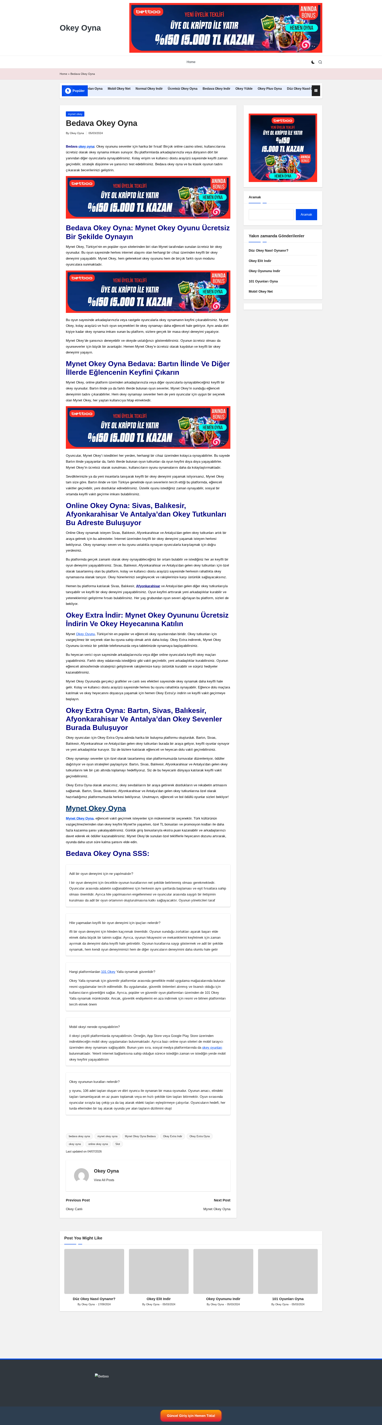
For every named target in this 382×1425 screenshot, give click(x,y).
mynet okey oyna (107, 1136)
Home (63, 73)
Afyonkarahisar (148, 586)
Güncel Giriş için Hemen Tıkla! (191, 1416)
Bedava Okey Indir (182, 88)
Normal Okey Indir (115, 88)
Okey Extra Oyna (200, 1136)
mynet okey (75, 114)
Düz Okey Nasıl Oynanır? (272, 88)
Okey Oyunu (85, 634)
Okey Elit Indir (306, 88)
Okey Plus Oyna (236, 88)
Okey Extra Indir (172, 1136)
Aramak (255, 197)
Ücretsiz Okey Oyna (149, 88)
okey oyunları (212, 1047)
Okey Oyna (80, 27)
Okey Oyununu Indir (264, 271)
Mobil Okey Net (261, 291)
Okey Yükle (210, 88)
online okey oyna (98, 1144)
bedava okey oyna (79, 1136)
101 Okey (108, 972)
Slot (117, 1144)
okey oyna (86, 146)
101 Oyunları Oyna (263, 281)
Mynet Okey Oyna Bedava (140, 1136)
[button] (104, 1180)
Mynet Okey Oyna (96, 808)
